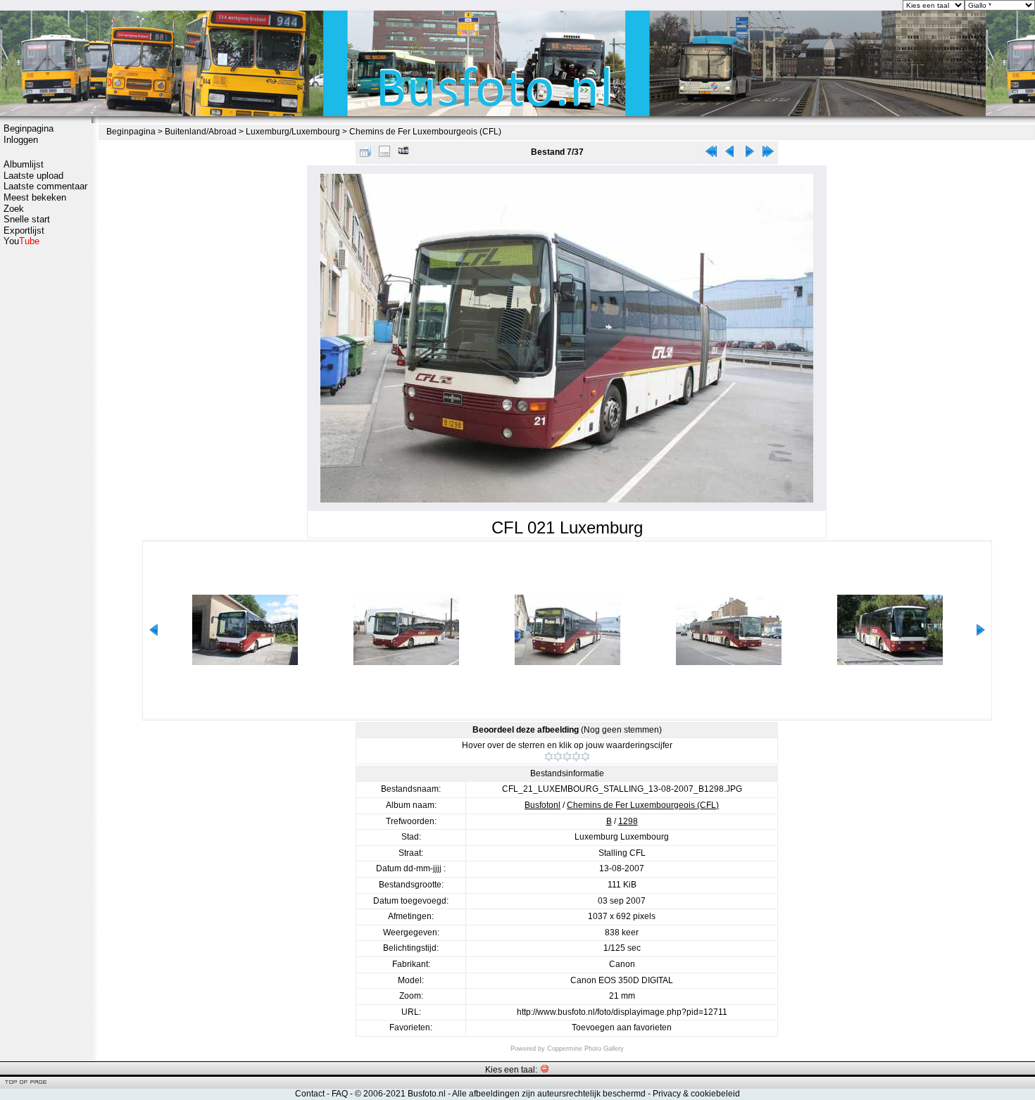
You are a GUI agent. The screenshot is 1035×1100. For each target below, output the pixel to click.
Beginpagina (29, 128)
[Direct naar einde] (768, 154)
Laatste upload (33, 175)
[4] (576, 756)
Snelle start (27, 219)
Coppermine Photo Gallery (585, 1048)
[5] (585, 756)
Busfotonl (542, 805)
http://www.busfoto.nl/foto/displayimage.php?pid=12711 (622, 1012)
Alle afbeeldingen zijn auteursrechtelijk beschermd (549, 1094)
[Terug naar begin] (711, 154)
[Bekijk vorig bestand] (730, 154)
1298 (628, 821)
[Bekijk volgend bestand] (749, 154)
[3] (567, 756)
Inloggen (21, 139)
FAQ (340, 1094)
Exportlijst (24, 230)
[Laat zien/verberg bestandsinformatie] (384, 154)
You (21, 241)
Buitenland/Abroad (201, 132)
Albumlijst (24, 164)
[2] (558, 756)
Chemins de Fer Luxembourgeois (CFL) (425, 132)
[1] (548, 756)
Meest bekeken (35, 197)
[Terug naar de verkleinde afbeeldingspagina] (365, 154)
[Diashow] (403, 154)
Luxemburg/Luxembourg (293, 132)
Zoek (14, 208)
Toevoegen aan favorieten (622, 1027)
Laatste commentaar (45, 186)
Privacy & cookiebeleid (696, 1094)
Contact (310, 1094)
